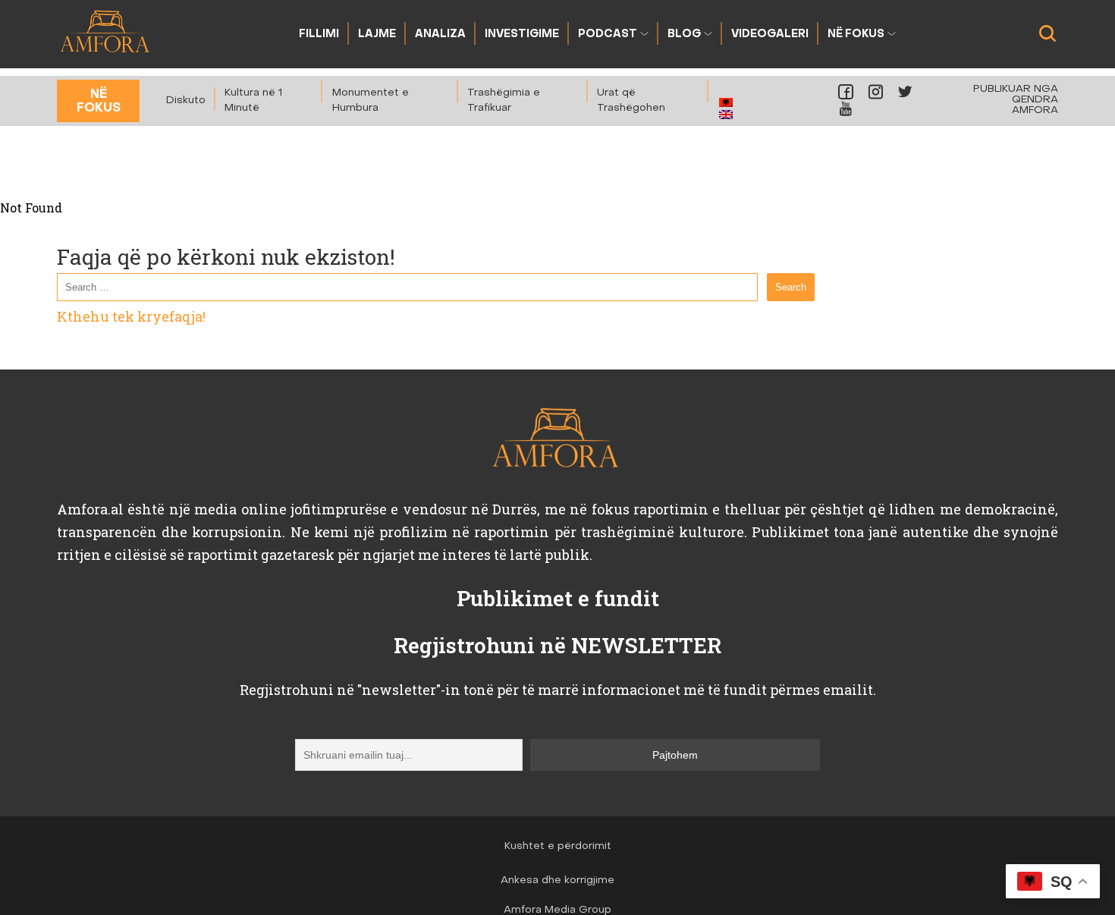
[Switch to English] (726, 114)
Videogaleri (770, 34)
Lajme (377, 34)
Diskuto (186, 100)
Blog (684, 34)
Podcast (607, 34)
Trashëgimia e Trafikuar (503, 100)
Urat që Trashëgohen (631, 100)
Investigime (522, 34)
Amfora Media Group (557, 910)
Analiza (440, 34)
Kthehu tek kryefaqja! (131, 316)
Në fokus (856, 34)
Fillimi (319, 34)
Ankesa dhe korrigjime (557, 880)
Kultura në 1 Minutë (253, 100)
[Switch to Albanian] (726, 102)
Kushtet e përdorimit (557, 846)
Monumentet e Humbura (370, 100)
